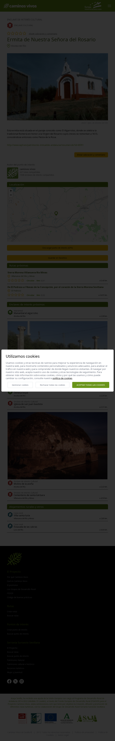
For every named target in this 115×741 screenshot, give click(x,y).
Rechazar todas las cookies (52, 385)
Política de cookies (62, 378)
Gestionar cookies (20, 385)
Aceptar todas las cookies (91, 385)
